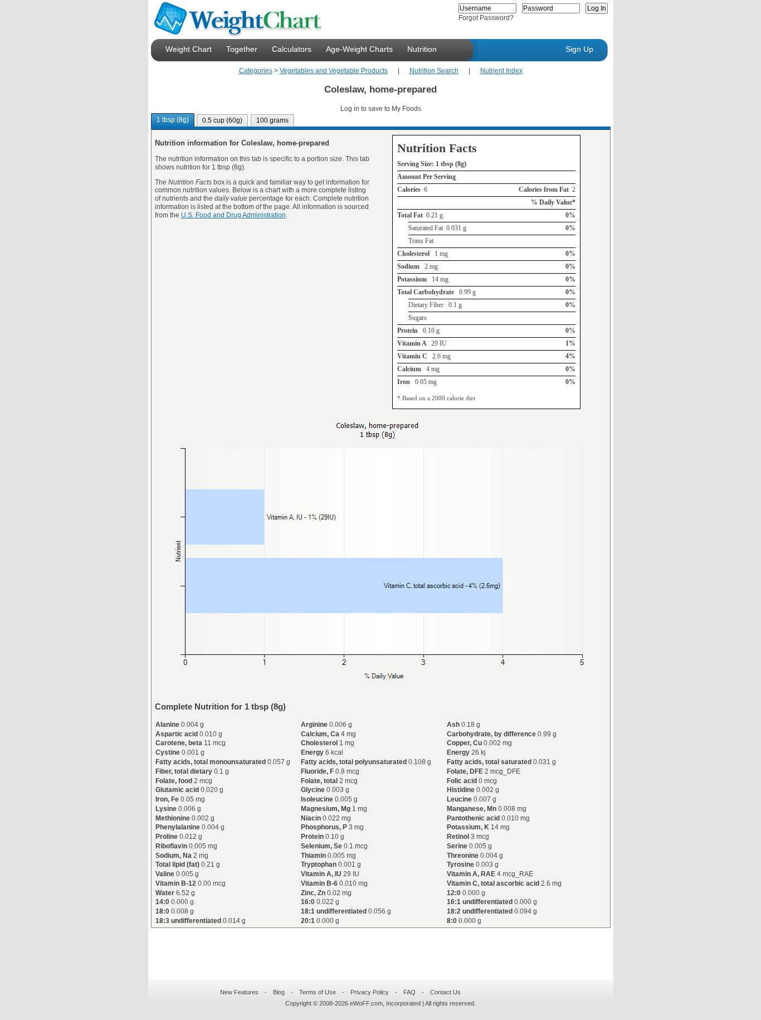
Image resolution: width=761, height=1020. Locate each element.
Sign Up (579, 49)
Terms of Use (317, 992)
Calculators (291, 49)
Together (241, 49)
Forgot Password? (486, 18)
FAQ (409, 992)
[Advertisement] (371, 947)
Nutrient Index (501, 71)
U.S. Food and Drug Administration (233, 215)
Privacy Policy (369, 992)
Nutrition (422, 49)
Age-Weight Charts (359, 49)
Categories (255, 71)
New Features (239, 992)
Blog (279, 992)
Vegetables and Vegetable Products (334, 71)
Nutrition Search (433, 71)
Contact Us (445, 992)
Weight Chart (188, 49)
